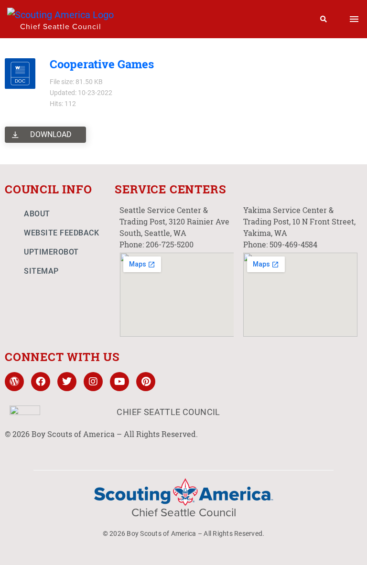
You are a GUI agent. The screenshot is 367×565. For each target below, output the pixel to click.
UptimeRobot (51, 251)
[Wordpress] (14, 381)
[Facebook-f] (40, 381)
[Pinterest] (145, 381)
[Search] (324, 19)
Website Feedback (61, 232)
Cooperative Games (102, 64)
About (37, 213)
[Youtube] (119, 381)
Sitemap (41, 271)
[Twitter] (66, 381)
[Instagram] (93, 381)
